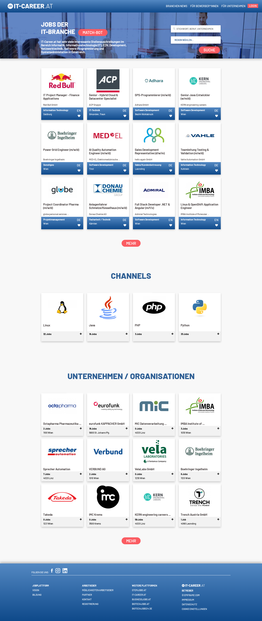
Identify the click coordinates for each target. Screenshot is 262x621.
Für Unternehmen (233, 6)
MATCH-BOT (93, 32)
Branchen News (176, 6)
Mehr (131, 243)
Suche (209, 50)
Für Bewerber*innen (204, 6)
